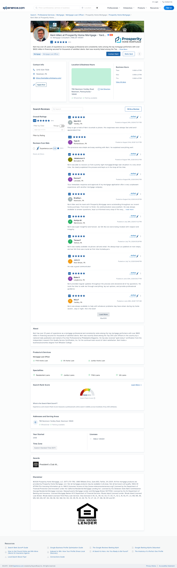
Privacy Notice (151, 566)
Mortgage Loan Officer (75, 15)
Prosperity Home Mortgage (119, 15)
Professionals (112, 8)
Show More (123, 49)
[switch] (62, 126)
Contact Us (168, 2)
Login (156, 2)
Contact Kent (113, 54)
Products (141, 8)
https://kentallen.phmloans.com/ (48, 78)
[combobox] (58, 7)
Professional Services (46, 15)
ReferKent (129, 54)
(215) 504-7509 (42, 70)
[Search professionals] (97, 8)
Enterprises (127, 8)
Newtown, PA (41, 74)
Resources (154, 8)
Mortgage (60, 15)
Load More (103, 314)
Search (33, 15)
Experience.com (18, 566)
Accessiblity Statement (167, 566)
